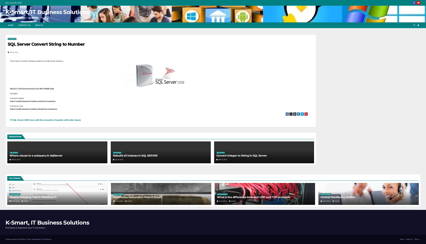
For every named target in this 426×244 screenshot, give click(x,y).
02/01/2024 (119, 201)
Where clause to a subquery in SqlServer (36, 155)
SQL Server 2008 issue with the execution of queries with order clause (46, 120)
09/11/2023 (327, 201)
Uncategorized (15, 194)
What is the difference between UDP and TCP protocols (253, 197)
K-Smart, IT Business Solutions (47, 12)
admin (25, 201)
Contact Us (24, 25)
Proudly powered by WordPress (16, 239)
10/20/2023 (223, 201)
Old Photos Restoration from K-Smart (137, 197)
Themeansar (47, 239)
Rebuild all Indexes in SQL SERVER (135, 155)
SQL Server (12, 38)
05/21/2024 (16, 201)
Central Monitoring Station (338, 197)
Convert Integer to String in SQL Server (241, 155)
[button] (414, 25)
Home (10, 25)
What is (39, 25)
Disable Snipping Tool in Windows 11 (32, 197)
